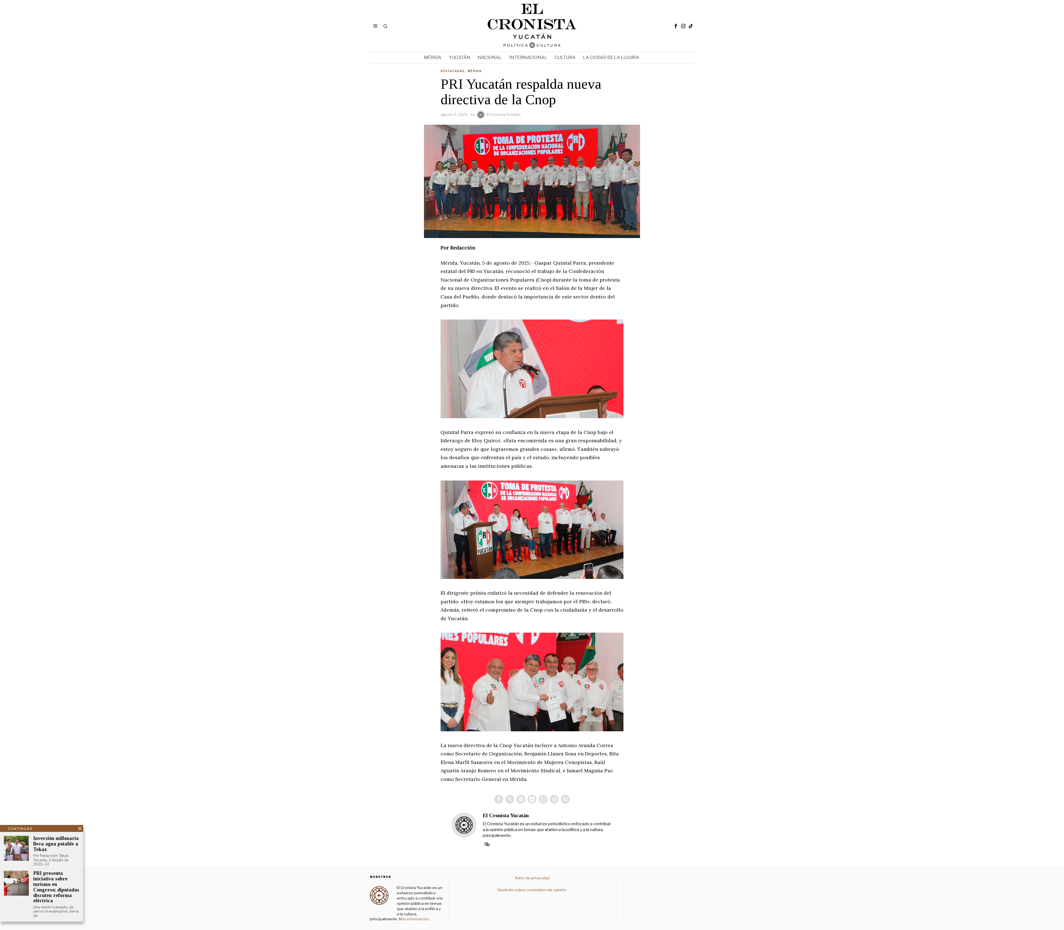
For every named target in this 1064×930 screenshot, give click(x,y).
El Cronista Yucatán (504, 114)
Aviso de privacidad (532, 878)
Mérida (475, 71)
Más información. (414, 919)
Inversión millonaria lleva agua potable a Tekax (56, 844)
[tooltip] (675, 26)
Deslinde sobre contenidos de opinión (532, 890)
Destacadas (452, 71)
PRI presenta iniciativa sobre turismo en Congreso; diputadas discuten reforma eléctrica (56, 887)
